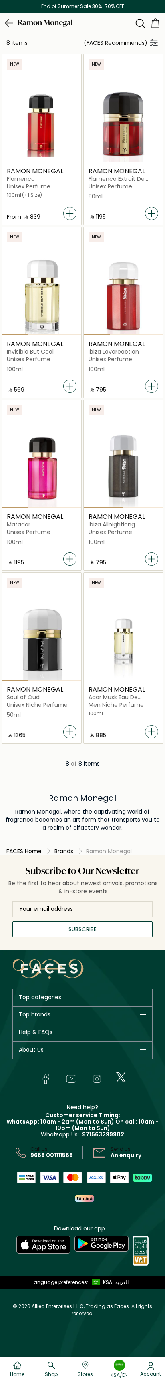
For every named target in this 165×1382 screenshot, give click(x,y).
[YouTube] (71, 1078)
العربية (122, 1282)
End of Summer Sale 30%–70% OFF (82, 6)
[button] (100, 1282)
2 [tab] (41, 334)
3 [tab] (68, 334)
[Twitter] (121, 1077)
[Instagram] (97, 1078)
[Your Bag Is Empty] (155, 22)
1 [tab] (15, 334)
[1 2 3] (41, 295)
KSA (107, 1282)
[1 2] (41, 122)
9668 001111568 (51, 1155)
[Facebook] (45, 1078)
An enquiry (126, 1155)
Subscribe (82, 929)
